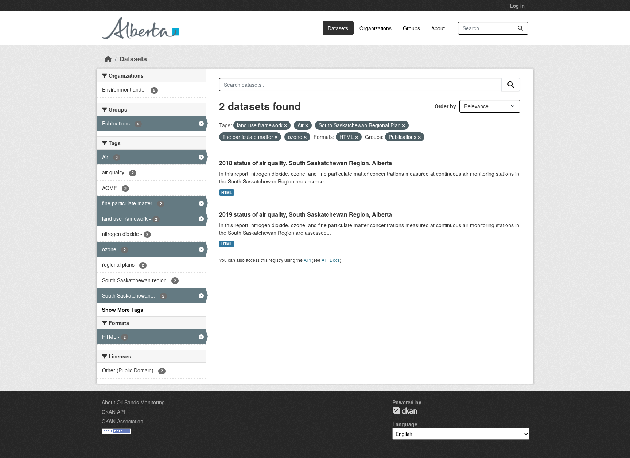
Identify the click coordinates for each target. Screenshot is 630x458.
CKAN (404, 411)
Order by (445, 106)
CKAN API (113, 411)
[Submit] (520, 28)
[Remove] (285, 125)
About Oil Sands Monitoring (133, 402)
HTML (226, 192)
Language (404, 424)
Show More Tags (122, 309)
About (438, 28)
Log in (517, 5)
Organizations (375, 28)
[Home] (108, 58)
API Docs (331, 260)
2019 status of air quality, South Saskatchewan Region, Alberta (305, 214)
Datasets (338, 28)
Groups (411, 28)
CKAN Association (122, 421)
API (307, 260)
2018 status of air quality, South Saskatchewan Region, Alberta (305, 163)
